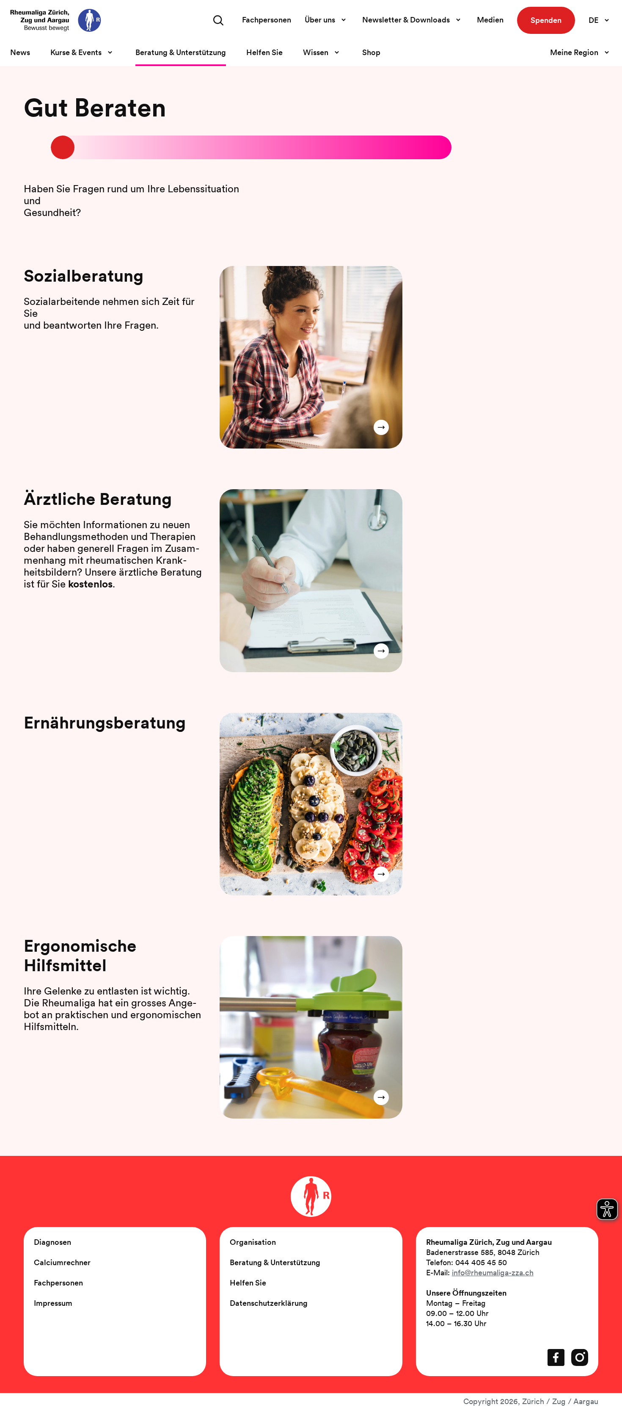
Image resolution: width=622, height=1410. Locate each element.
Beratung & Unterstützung (180, 52)
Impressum (53, 1303)
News (20, 52)
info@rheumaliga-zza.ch (493, 1272)
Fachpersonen (266, 19)
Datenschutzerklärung (269, 1303)
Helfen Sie (264, 52)
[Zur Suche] (218, 20)
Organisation (253, 1242)
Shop (371, 52)
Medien (490, 19)
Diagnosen (52, 1242)
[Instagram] (579, 1357)
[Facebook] (556, 1357)
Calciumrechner (62, 1262)
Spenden (546, 20)
